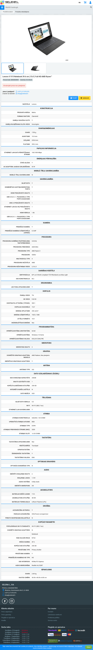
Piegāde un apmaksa (8, 617)
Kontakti (50, 612)
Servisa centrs (52, 620)
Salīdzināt (85, 98)
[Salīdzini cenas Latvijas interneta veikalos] (53, 641)
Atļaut (89, 647)
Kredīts (3, 620)
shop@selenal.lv (23, 93)
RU (80, 2)
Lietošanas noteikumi (55, 614)
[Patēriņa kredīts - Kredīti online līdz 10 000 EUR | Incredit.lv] (80, 630)
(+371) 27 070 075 (23, 91)
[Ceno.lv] (77, 641)
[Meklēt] (91, 7)
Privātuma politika (53, 617)
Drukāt (74, 98)
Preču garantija (6, 614)
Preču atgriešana (6, 612)
